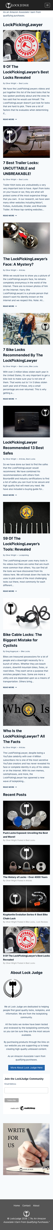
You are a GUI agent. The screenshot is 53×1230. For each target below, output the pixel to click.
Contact (26, 1205)
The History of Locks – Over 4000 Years (25, 877)
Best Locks (23, 83)
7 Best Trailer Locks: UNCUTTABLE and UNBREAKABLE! (21, 168)
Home (17, 1205)
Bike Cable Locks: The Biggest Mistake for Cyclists (22, 640)
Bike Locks (33, 366)
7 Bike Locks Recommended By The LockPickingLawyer (23, 355)
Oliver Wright (11, 83)
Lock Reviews (42, 922)
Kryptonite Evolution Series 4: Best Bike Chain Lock (25, 916)
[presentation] (26, 46)
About (36, 1205)
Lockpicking (24, 555)
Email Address (10, 1084)
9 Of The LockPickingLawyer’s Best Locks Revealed (26, 72)
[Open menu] (47, 5)
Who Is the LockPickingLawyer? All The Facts (24, 736)
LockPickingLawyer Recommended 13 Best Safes (23, 447)
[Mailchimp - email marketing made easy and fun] (23, 1108)
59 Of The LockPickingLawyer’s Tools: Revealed (21, 543)
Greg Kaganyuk (12, 651)
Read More (10, 119)
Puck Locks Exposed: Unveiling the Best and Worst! (25, 835)
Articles (22, 270)
